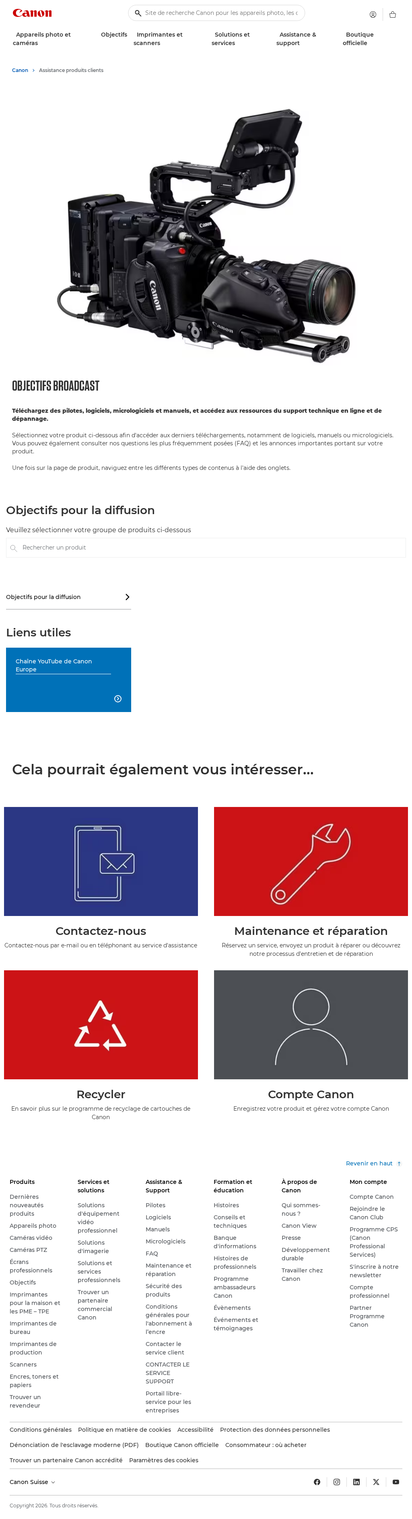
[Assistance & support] (303, 43)
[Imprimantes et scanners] (163, 43)
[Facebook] (317, 1482)
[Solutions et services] (238, 43)
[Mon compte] (373, 14)
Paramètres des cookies (163, 1460)
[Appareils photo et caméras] (41, 43)
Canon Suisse (30, 1482)
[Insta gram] (337, 1482)
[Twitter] (376, 1482)
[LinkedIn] (356, 1482)
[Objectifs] (130, 35)
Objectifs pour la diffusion (68, 597)
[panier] (392, 14)
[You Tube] (396, 1482)
